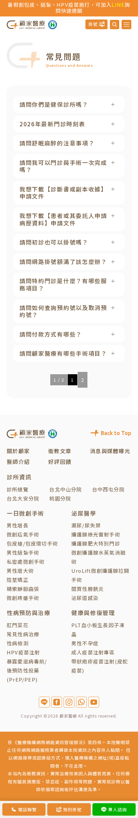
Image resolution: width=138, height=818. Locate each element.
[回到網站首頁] (26, 24)
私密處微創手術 (26, 561)
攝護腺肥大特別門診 (95, 543)
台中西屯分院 (108, 489)
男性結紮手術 (23, 552)
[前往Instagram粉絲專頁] (69, 702)
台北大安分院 (23, 498)
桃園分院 (60, 498)
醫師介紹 (18, 462)
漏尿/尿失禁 (86, 525)
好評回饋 (59, 462)
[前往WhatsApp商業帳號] (81, 702)
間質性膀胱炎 (87, 588)
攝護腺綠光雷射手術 (95, 534)
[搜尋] (114, 24)
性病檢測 (17, 643)
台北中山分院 (65, 489)
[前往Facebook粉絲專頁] (56, 702)
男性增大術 (20, 570)
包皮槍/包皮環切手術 (32, 543)
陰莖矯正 (17, 579)
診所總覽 (17, 489)
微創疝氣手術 (23, 534)
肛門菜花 (17, 625)
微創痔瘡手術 (23, 597)
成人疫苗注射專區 (93, 652)
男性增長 (17, 525)
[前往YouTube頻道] (93, 702)
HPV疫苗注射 (23, 652)
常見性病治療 (23, 634)
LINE (118, 4)
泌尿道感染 (84, 597)
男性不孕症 (84, 643)
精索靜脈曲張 (23, 588)
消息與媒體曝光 (110, 451)
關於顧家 (18, 451)
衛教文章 (59, 451)
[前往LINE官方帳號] (44, 702)
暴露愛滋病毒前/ (27, 661)
